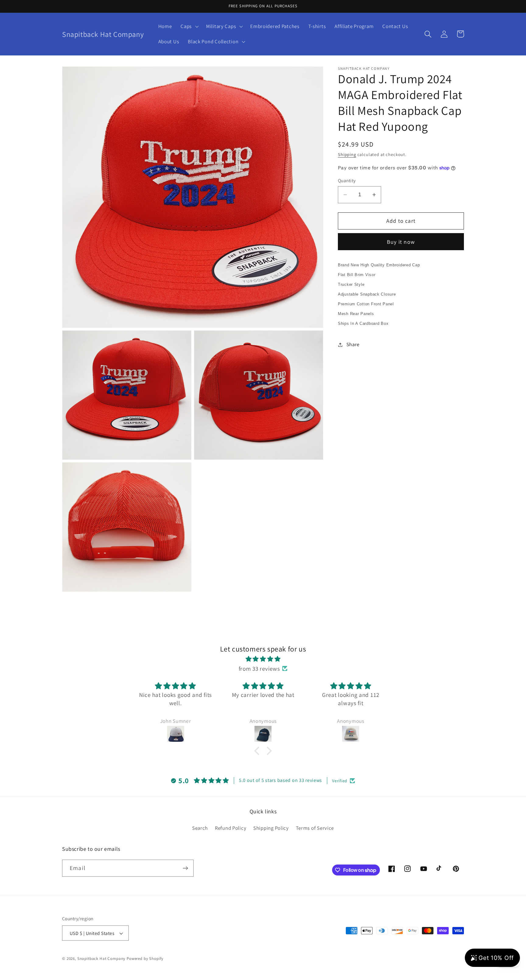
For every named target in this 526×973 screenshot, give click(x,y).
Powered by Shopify (145, 958)
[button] (189, 26)
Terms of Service (315, 828)
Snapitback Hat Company (101, 958)
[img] (263, 659)
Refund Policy (230, 828)
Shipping (347, 154)
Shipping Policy (271, 828)
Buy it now (401, 241)
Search (200, 828)
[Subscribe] (185, 868)
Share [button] (352, 344)
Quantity (347, 180)
